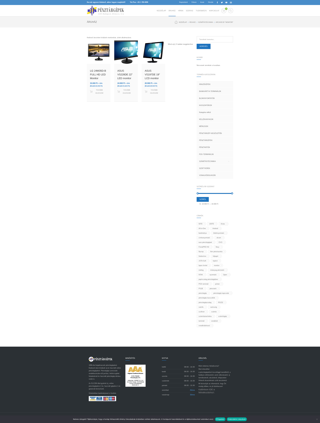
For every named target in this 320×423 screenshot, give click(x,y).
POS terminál (203, 284)
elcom (219, 238)
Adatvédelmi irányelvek (237, 419)
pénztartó (213, 289)
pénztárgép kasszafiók (207, 298)
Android (215, 228)
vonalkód (214, 321)
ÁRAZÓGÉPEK (204, 84)
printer (217, 284)
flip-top (201, 251)
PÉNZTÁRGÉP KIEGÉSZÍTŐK (210, 133)
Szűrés (202, 199)
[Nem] (317, 419)
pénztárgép (203, 293)
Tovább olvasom (99, 91)
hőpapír (215, 256)
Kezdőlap (183, 22)
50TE (200, 224)
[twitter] (222, 2)
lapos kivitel (203, 265)
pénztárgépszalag (205, 302)
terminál (201, 321)
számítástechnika (205, 316)
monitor (216, 265)
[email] (231, 2)
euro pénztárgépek (205, 242)
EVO (220, 242)
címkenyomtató (204, 238)
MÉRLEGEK (203, 126)
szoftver (201, 312)
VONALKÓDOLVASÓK (207, 175)
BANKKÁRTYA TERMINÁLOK (210, 91)
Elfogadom (220, 419)
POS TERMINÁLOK (206, 154)
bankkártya (203, 233)
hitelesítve (202, 256)
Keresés (204, 46)
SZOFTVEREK (204, 168)
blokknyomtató (218, 233)
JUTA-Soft (202, 261)
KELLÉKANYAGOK (206, 119)
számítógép (222, 316)
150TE (211, 224)
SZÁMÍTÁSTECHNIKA (205, 22)
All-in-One (202, 228)
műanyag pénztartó (217, 270)
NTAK (201, 275)
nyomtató (213, 275)
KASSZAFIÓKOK (205, 105)
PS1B (201, 289)
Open (225, 275)
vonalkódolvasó (204, 325)
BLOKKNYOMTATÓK (207, 98)
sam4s (201, 307)
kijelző (215, 261)
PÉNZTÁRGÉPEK (205, 140)
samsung (213, 307)
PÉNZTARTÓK (204, 147)
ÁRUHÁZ (192, 22)
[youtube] (226, 2)
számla (213, 312)
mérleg (201, 270)
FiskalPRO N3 (204, 247)
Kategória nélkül (205, 112)
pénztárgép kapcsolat (221, 293)
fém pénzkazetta (216, 251)
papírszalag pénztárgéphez (208, 279)
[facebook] (217, 2)
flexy (217, 247)
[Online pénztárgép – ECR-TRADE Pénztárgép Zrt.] (105, 10)
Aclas (223, 224)
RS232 (220, 302)
